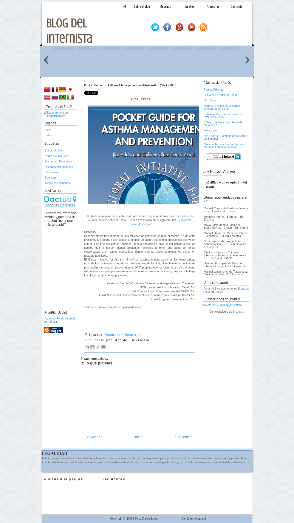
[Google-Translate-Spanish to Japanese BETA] (70, 91)
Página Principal (214, 89)
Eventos (189, 6)
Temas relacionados (57, 183)
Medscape (210, 130)
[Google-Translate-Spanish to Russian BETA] (54, 99)
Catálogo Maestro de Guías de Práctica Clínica (223, 116)
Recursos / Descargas (59, 161)
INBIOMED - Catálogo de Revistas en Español (225, 137)
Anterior (94, 437)
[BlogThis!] (92, 347)
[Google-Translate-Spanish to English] (47, 99)
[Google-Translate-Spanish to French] (54, 91)
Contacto (237, 6)
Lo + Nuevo (211, 171)
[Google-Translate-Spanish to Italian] (70, 99)
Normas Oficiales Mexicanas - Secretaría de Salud (222, 107)
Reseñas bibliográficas (59, 166)
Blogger (237, 311)
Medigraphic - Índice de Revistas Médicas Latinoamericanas (224, 146)
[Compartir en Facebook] (103, 347)
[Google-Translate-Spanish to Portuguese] (62, 99)
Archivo (229, 171)
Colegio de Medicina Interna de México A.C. (223, 124)
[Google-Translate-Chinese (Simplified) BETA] (47, 91)
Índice (48, 135)
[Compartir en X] (98, 347)
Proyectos (213, 6)
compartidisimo (169, 518)
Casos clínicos (54, 150)
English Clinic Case (57, 155)
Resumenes (52, 172)
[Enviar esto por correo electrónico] (87, 347)
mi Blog (215, 288)
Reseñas (165, 6)
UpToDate (210, 100)
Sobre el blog (142, 6)
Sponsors (51, 177)
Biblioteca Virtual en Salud (220, 95)
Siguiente (183, 437)
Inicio (124, 6)
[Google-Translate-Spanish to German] (62, 91)
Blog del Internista (98, 518)
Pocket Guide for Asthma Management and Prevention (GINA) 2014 (130, 85)
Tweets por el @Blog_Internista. (223, 305)
